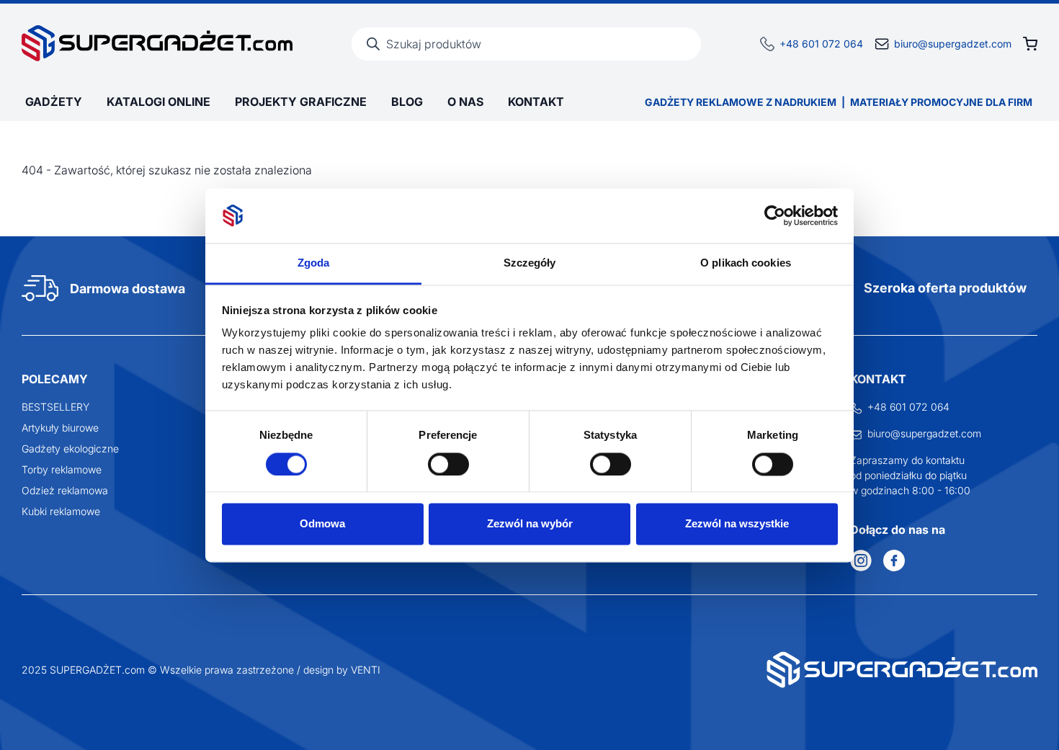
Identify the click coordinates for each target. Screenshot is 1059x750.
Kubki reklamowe (61, 511)
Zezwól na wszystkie (737, 524)
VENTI (365, 670)
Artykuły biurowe (60, 427)
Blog (407, 101)
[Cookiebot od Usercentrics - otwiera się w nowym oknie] (775, 215)
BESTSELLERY (55, 407)
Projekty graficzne (301, 101)
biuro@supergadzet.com (952, 43)
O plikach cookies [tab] (745, 263)
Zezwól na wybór (530, 524)
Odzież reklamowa (65, 490)
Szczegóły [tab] (530, 263)
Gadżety (53, 101)
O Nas (465, 101)
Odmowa (322, 524)
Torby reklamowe (62, 469)
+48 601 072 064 (821, 43)
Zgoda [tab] (314, 263)
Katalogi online (158, 101)
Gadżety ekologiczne (70, 448)
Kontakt (536, 101)
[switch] (448, 464)
